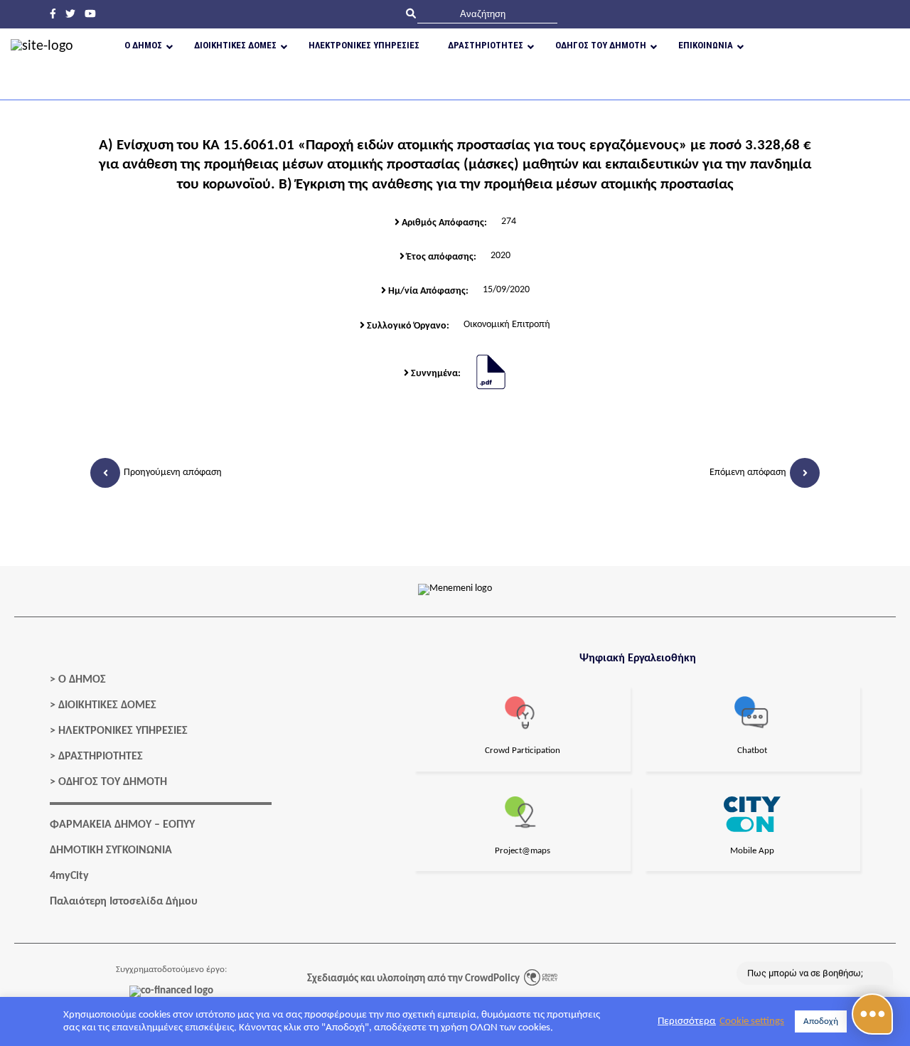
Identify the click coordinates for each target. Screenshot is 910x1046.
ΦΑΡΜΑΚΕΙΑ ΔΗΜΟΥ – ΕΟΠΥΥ (122, 825)
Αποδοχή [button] (820, 1021)
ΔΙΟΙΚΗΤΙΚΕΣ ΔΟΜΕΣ (107, 705)
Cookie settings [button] (751, 1021)
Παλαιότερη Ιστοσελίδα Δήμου (124, 901)
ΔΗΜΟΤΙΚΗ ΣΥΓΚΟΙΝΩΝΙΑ (111, 850)
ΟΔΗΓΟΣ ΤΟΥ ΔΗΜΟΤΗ (112, 782)
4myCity (69, 876)
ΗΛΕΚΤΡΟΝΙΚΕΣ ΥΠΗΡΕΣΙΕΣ (123, 731)
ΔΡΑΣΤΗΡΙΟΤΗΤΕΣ (100, 756)
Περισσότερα (687, 1021)
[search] (487, 14)
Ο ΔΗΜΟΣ (82, 679)
